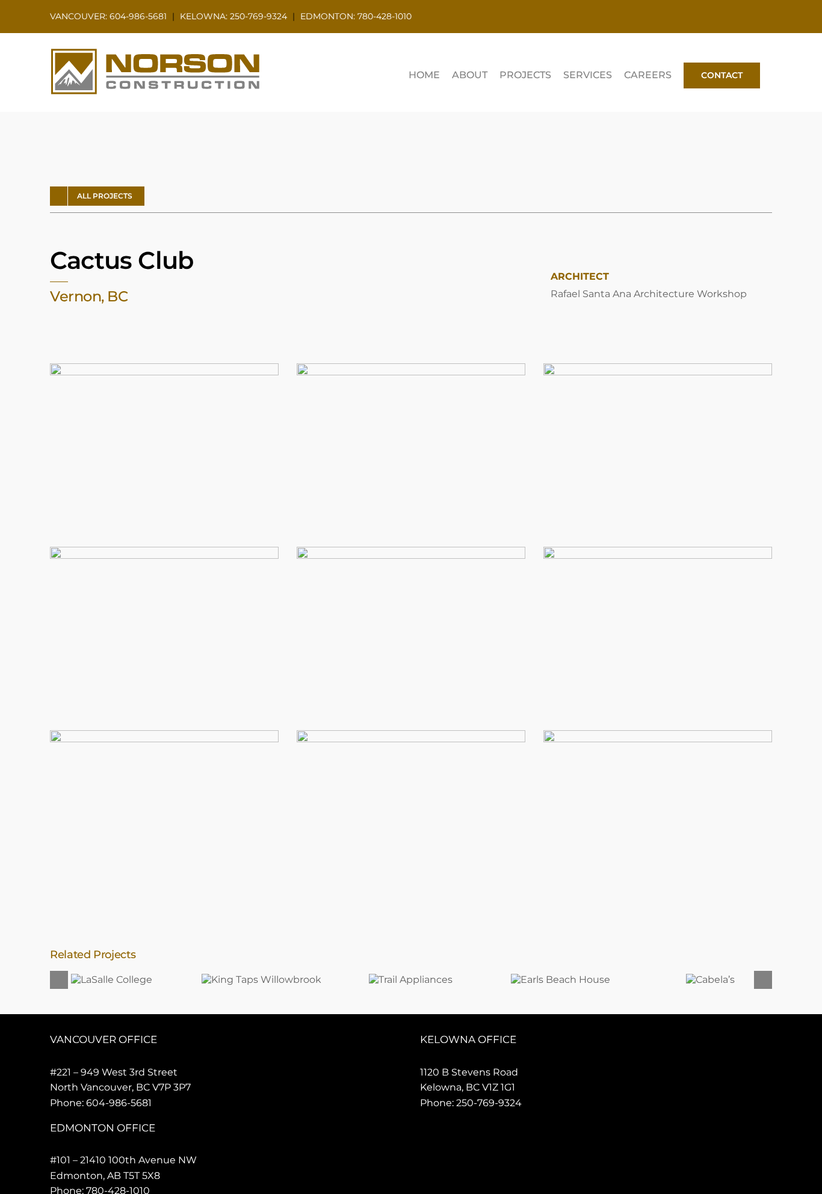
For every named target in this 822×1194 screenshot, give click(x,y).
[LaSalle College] (111, 979)
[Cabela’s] (710, 979)
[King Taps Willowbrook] (261, 979)
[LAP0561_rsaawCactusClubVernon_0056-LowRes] (411, 734)
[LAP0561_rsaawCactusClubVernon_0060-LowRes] (657, 734)
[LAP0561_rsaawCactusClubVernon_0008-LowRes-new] (164, 368)
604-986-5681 (119, 1103)
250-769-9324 (489, 1103)
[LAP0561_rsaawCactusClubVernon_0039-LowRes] (657, 551)
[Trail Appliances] (411, 979)
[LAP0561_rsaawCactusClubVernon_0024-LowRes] (657, 368)
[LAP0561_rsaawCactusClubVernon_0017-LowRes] (411, 368)
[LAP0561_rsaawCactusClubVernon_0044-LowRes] (164, 734)
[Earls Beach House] (560, 979)
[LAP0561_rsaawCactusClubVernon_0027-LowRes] (164, 551)
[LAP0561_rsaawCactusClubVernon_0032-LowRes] (411, 551)
